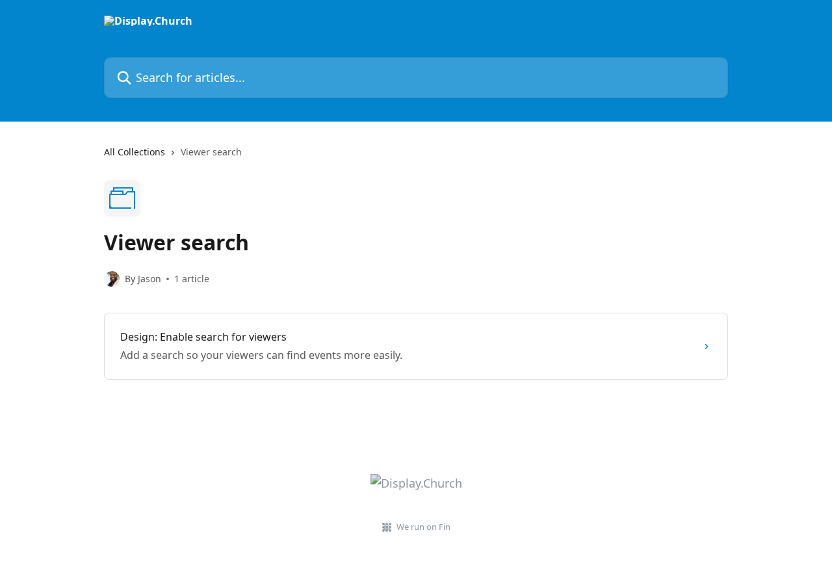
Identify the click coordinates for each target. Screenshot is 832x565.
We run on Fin (423, 526)
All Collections (134, 152)
